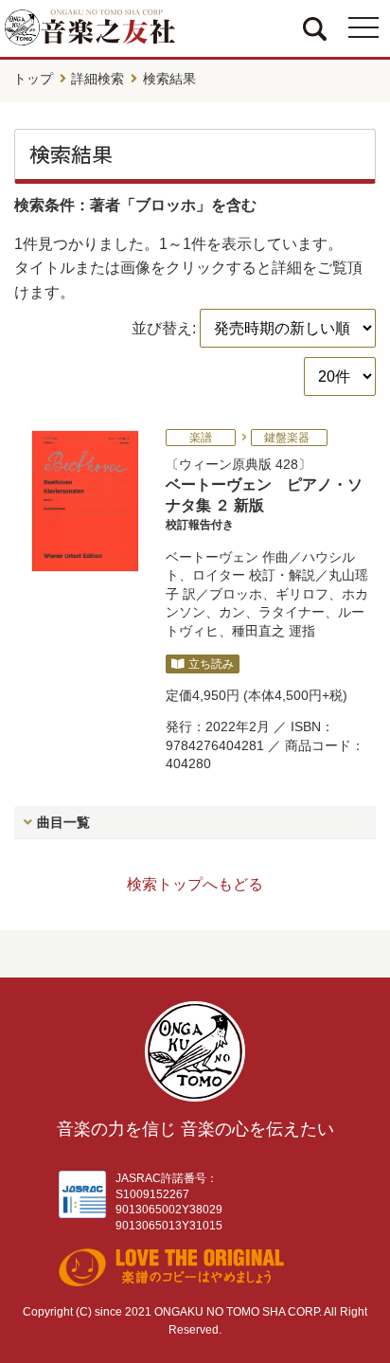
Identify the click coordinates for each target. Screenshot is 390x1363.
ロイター (218, 575)
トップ (33, 78)
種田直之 (258, 630)
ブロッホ (235, 593)
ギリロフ (301, 593)
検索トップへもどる (195, 884)
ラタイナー (291, 611)
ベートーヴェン (212, 557)
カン (232, 611)
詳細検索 (97, 78)
